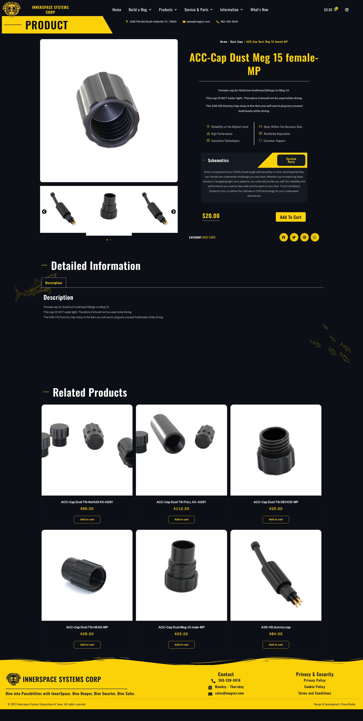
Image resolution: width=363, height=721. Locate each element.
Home (116, 9)
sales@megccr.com (229, 693)
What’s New (259, 9)
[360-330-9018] (213, 681)
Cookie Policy (314, 686)
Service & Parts (196, 9)
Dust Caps (236, 42)
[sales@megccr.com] (210, 694)
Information (229, 9)
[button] (44, 211)
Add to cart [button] (87, 519)
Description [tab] (53, 282)
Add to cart (291, 217)
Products (166, 9)
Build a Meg (138, 9)
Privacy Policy (315, 680)
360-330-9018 (229, 680)
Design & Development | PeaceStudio (334, 704)
